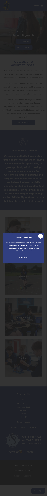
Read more (25, 258)
